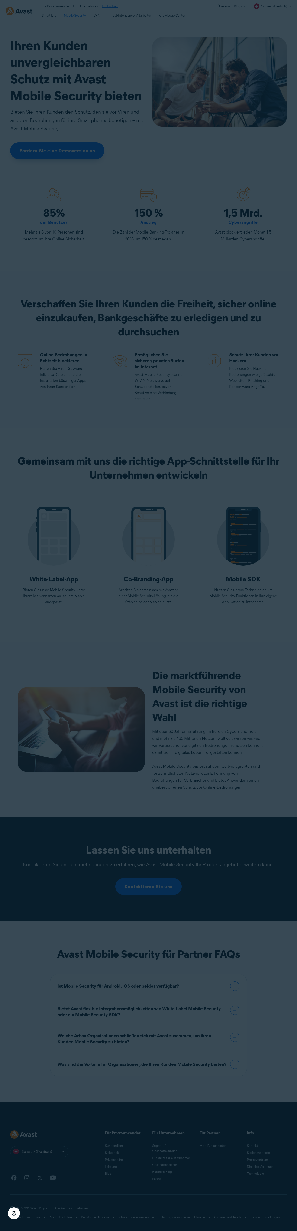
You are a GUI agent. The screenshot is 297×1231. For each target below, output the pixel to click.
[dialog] (148, 615)
